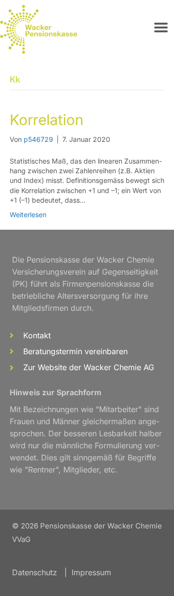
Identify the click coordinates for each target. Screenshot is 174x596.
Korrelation (47, 119)
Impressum (91, 572)
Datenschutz (34, 572)
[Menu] (161, 27)
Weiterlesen (28, 214)
